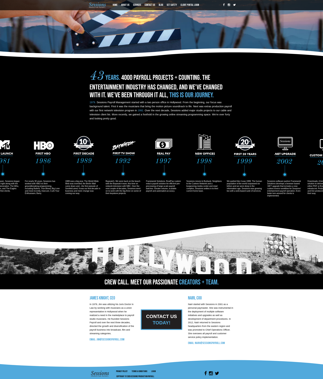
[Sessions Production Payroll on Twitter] (234, 5)
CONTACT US (150, 5)
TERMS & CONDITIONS (139, 371)
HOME (115, 5)
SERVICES (137, 5)
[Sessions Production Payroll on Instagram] (229, 5)
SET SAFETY (172, 5)
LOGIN (153, 371)
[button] (161, 319)
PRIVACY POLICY (122, 371)
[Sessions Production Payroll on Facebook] (224, 5)
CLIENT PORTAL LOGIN (190, 5)
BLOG (161, 5)
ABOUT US (125, 5)
